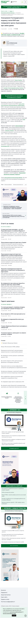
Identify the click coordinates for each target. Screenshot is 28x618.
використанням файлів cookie (9, 613)
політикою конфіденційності (16, 612)
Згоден (14, 615)
